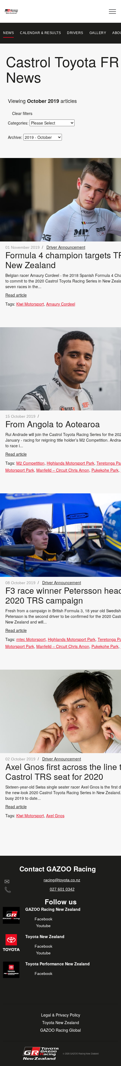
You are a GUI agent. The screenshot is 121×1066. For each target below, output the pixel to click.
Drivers (75, 33)
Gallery (97, 33)
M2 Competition (30, 463)
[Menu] (112, 11)
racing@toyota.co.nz (62, 880)
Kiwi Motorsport (30, 304)
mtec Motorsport (31, 639)
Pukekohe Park (104, 470)
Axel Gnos (55, 815)
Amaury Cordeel (60, 304)
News (8, 33)
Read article (16, 295)
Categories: (18, 123)
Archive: (15, 137)
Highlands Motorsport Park (70, 463)
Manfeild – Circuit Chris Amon (62, 470)
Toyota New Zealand (60, 1022)
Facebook (43, 919)
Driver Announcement (65, 247)
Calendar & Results (40, 33)
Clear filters (20, 113)
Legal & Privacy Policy (60, 1015)
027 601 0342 (62, 889)
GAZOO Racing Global (60, 1030)
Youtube (43, 925)
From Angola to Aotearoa (52, 424)
